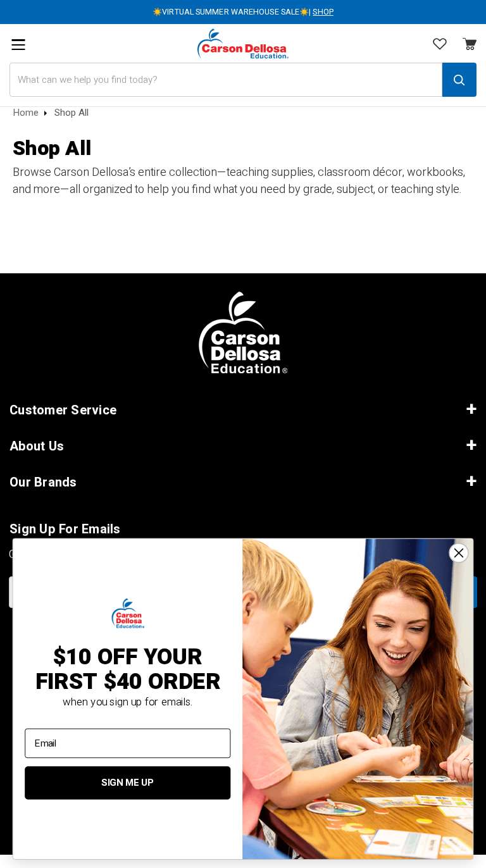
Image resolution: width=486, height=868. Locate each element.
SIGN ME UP (127, 783)
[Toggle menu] (18, 44)
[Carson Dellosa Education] (243, 43)
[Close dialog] (459, 553)
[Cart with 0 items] (440, 45)
